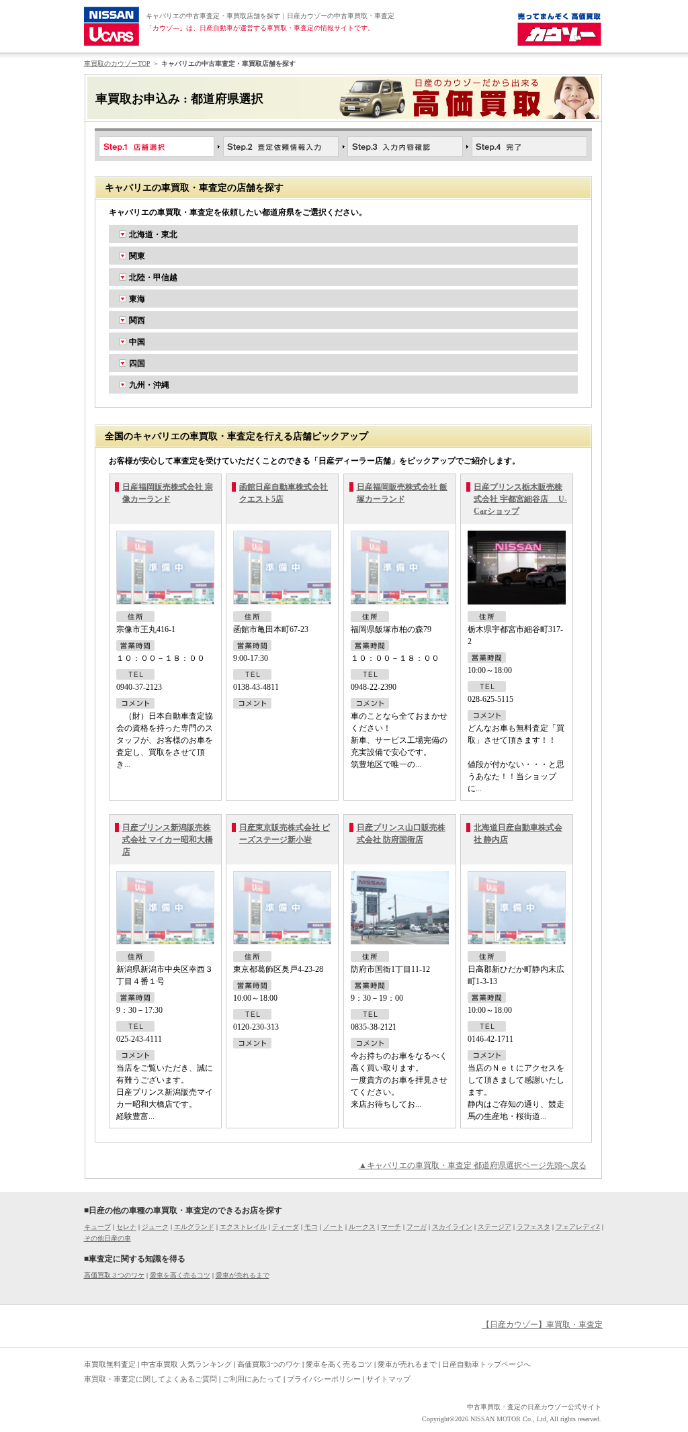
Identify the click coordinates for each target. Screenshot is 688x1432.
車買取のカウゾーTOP (117, 63)
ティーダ (285, 1226)
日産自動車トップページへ (486, 1364)
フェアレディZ (578, 1226)
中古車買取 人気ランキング (186, 1364)
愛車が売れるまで (242, 1275)
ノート (333, 1226)
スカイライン (452, 1226)
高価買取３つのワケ (114, 1275)
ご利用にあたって (252, 1379)
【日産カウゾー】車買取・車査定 (542, 1324)
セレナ (126, 1226)
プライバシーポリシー (324, 1379)
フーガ (416, 1226)
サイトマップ (388, 1379)
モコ (311, 1226)
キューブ (97, 1226)
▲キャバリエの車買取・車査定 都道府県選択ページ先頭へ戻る (473, 1165)
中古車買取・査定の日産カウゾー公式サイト (534, 1407)
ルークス (362, 1226)
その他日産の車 (107, 1238)
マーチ (391, 1226)
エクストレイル (243, 1226)
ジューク (155, 1226)
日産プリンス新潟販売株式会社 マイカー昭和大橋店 (167, 839)
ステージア (494, 1226)
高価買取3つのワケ (268, 1364)
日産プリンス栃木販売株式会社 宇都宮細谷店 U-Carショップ (520, 499)
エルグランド (194, 1226)
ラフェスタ (533, 1226)
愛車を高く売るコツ (180, 1275)
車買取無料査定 (110, 1364)
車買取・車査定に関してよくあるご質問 (150, 1379)
